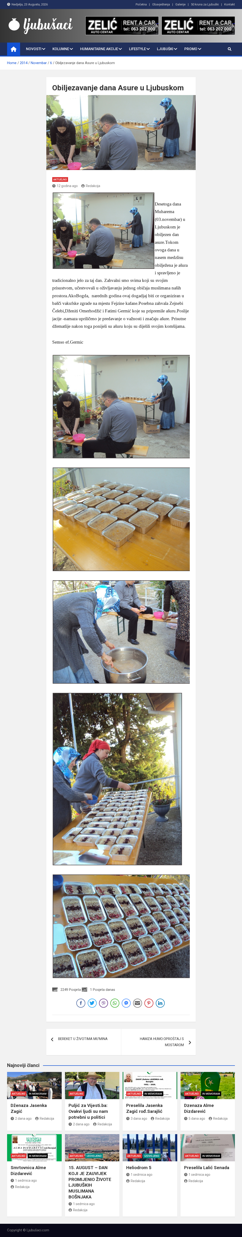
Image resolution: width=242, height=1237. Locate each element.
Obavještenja (161, 4)
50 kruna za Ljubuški (205, 4)
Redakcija (93, 186)
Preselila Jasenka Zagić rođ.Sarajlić (144, 1108)
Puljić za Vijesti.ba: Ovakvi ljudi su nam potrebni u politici (88, 1111)
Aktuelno (60, 179)
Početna (141, 4)
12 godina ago (67, 186)
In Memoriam (38, 1093)
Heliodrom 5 (138, 1167)
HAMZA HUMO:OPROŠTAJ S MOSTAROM (162, 1042)
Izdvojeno (94, 1156)
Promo (190, 49)
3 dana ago (139, 1118)
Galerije (180, 4)
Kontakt (229, 4)
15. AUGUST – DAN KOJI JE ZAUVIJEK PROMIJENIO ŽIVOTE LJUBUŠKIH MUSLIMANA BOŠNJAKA (90, 1182)
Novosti (33, 49)
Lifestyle (137, 49)
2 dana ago (23, 1118)
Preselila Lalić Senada (206, 1167)
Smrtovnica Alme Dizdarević (28, 1170)
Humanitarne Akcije (99, 49)
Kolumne (60, 49)
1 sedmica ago (26, 1180)
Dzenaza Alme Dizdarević (199, 1108)
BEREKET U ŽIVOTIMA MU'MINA (83, 1039)
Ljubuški (165, 49)
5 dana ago (197, 1118)
